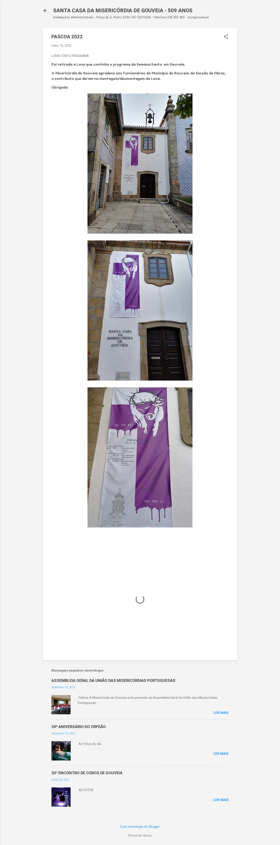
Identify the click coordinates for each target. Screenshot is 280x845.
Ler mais (221, 713)
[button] (226, 37)
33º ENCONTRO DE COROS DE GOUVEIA (86, 773)
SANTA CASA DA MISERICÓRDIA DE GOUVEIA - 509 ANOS (122, 10)
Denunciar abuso (140, 835)
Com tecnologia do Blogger (140, 827)
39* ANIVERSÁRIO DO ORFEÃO (78, 726)
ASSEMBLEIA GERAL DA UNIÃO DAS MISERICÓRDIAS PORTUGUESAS (113, 680)
